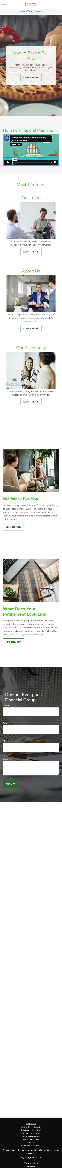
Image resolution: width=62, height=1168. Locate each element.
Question (8, 759)
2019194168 (35, 1130)
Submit (10, 784)
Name (6, 705)
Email (5, 723)
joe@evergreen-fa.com (31, 1157)
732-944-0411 (34, 1127)
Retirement (31, 1167)
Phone (6, 741)
